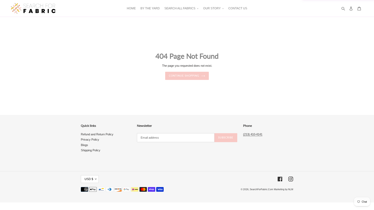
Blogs (84, 145)
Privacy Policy (90, 139)
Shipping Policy (90, 150)
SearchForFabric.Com (261, 189)
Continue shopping (184, 75)
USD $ (89, 179)
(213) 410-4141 (252, 134)
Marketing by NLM (283, 189)
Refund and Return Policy (97, 134)
